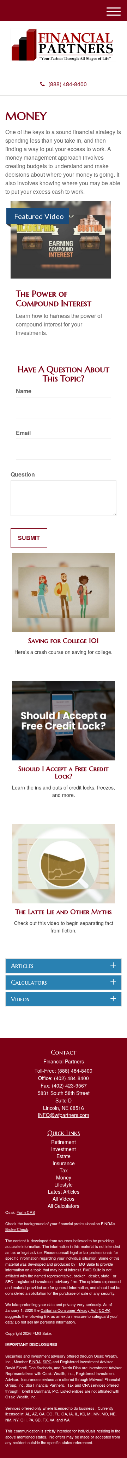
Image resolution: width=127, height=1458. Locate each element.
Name (23, 391)
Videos (20, 999)
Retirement (63, 1141)
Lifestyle (63, 1184)
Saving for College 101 (63, 641)
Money (63, 1177)
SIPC (47, 1361)
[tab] (63, 966)
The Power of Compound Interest (53, 298)
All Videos (63, 1198)
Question (23, 474)
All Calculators (63, 1205)
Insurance (64, 1163)
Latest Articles (63, 1191)
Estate (63, 1156)
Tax (64, 1170)
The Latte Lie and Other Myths (63, 912)
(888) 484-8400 (67, 84)
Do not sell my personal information (45, 1322)
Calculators (29, 982)
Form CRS (26, 1212)
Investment (63, 1148)
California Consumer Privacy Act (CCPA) (75, 1310)
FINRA (35, 1361)
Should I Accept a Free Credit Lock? (63, 772)
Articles (22, 965)
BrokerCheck (16, 1229)
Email (23, 433)
